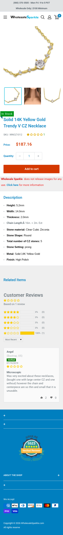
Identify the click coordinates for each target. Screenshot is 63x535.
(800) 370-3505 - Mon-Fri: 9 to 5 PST (31, 2)
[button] (35, 134)
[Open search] (43, 17)
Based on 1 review (14, 304)
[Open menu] (5, 17)
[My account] (49, 17)
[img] (31, 366)
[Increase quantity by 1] (38, 156)
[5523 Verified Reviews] (31, 467)
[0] (56, 17)
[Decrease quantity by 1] (19, 156)
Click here (13, 185)
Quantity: (9, 156)
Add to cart (31, 169)
